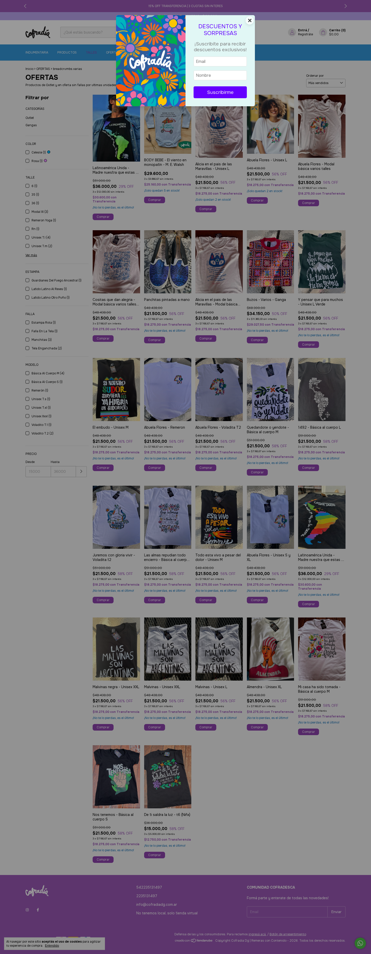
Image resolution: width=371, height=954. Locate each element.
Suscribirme (220, 92)
